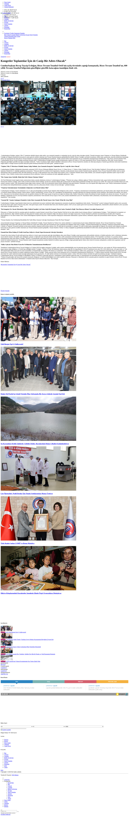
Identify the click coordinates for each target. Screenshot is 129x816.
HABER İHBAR (5, 814)
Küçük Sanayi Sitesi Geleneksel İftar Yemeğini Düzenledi (23, 647)
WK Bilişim (15, 775)
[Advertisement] (53, 141)
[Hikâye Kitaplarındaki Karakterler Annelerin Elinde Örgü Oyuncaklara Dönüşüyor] (38, 590)
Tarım (18, 36)
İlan (5, 16)
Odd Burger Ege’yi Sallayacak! (12, 344)
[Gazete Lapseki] (6, 13)
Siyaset (6, 22)
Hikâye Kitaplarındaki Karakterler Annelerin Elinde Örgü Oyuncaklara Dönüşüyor (31, 593)
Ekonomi (6, 27)
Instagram (17, 33)
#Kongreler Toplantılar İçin (8, 264)
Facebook (7, 33)
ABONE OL (4, 674)
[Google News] (5, 80)
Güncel (6, 17)
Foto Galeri (7, 2)
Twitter (12, 33)
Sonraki (7, 290)
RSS (14, 38)
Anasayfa (3, 56)
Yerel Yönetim (8, 24)
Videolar (6, 3)
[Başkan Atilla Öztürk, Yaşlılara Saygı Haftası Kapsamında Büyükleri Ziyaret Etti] (7, 638)
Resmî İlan (7, 28)
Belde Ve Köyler (9, 21)
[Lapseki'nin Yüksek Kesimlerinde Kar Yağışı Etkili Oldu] (7, 660)
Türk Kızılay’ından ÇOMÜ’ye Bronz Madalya (17, 543)
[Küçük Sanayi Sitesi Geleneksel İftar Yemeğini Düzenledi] (7, 645)
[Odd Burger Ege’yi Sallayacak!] (38, 340)
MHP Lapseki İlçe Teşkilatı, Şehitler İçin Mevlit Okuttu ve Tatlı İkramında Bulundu (30, 654)
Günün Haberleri (9, 7)
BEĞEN (3, 664)
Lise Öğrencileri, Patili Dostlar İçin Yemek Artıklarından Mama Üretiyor (27, 494)
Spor (15, 36)
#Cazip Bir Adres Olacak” (23, 264)
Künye (6, 38)
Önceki (3, 290)
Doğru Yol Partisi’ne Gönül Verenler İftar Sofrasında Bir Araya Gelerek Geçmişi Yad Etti (33, 394)
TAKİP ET (4, 667)
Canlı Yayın (7, 5)
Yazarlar (6, 803)
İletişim (10, 38)
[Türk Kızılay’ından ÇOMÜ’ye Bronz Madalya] (38, 540)
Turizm (6, 25)
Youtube (22, 33)
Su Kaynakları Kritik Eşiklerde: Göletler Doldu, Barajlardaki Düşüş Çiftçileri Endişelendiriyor (35, 444)
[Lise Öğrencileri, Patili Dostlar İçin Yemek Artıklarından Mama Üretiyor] (38, 490)
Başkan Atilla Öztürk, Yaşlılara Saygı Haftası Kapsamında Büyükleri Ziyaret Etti (29, 639)
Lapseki (6, 19)
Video (6, 801)
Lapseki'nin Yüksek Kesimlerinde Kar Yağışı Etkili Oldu (22, 661)
